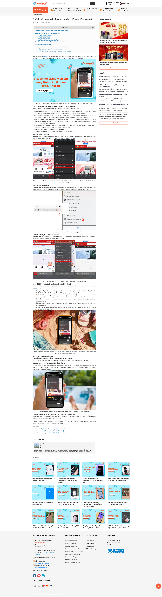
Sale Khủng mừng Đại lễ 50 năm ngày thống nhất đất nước (113, 63)
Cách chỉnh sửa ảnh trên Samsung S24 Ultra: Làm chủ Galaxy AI (113, 105)
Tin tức (42, 14)
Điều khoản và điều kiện (71, 546)
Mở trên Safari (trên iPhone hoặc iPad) (48, 39)
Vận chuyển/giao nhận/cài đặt (72, 554)
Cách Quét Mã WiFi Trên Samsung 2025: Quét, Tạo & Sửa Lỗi (68, 503)
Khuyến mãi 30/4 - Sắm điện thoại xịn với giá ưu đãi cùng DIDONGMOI (113, 41)
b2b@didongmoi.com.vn (41, 567)
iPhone (45, 56)
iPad (63, 236)
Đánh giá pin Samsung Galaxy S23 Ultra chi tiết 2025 (68, 527)
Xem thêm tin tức (113, 123)
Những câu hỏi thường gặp (43, 44)
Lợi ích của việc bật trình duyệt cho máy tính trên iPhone (52, 30)
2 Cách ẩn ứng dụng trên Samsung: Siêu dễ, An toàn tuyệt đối (113, 95)
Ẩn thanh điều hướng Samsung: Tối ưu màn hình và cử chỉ (118, 503)
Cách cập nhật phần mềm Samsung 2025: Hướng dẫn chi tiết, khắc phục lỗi (92, 504)
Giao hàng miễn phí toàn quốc (72, 562)
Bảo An (42, 443)
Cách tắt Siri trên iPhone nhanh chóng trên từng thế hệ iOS (50, 431)
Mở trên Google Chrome (44, 35)
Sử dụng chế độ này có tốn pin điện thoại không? (51, 49)
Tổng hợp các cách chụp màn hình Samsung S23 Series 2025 (93, 527)
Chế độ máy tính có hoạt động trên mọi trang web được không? (54, 51)
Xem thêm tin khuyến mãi (113, 68)
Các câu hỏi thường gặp (71, 540)
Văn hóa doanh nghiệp (92, 549)
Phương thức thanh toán (71, 559)
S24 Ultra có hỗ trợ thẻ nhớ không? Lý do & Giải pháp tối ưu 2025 (118, 527)
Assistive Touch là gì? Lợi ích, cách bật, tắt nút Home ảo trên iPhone (52, 433)
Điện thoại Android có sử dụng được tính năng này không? (53, 47)
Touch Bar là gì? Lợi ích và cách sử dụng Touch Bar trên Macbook (52, 429)
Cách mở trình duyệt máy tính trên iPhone (47, 33)
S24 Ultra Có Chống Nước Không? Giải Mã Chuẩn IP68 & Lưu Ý (42, 527)
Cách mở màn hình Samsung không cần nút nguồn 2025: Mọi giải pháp (112, 85)
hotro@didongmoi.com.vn (42, 563)
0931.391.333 (112, 3)
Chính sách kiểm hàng (70, 557)
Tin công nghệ (90, 540)
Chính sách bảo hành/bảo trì (72, 549)
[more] (158, 586)
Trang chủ (36, 14)
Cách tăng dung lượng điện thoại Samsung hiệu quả (113, 76)
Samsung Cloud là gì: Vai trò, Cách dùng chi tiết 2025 (113, 114)
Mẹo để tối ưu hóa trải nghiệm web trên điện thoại (50, 42)
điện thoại (37, 288)
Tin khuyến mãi (90, 543)
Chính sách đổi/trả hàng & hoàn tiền (74, 551)
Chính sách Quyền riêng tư (71, 543)
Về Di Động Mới (90, 546)
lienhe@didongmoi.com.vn (117, 544)
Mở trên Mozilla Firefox (44, 37)
